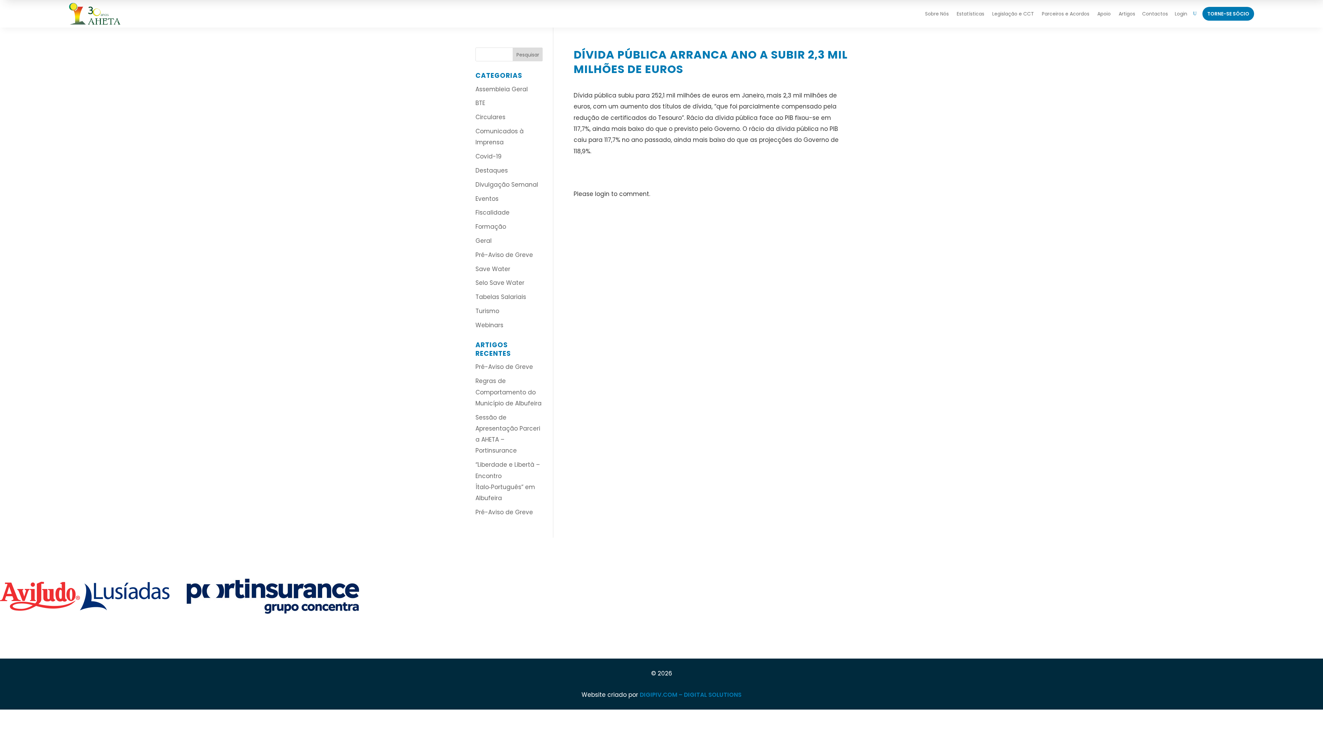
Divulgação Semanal (506, 184)
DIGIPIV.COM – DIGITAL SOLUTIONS (690, 695)
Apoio (1104, 13)
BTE (480, 103)
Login (1181, 13)
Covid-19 (488, 156)
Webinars (489, 325)
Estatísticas (970, 13)
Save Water (492, 269)
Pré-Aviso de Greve (504, 255)
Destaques (491, 170)
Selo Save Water (499, 283)
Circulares (490, 117)
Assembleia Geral (501, 89)
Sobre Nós (937, 13)
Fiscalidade (492, 212)
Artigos (1127, 13)
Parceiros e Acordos (1065, 13)
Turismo (487, 311)
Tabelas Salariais (500, 297)
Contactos (1155, 13)
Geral (483, 241)
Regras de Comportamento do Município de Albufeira (508, 392)
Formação (490, 227)
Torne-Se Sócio (1228, 13)
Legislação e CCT (1013, 13)
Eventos (487, 199)
